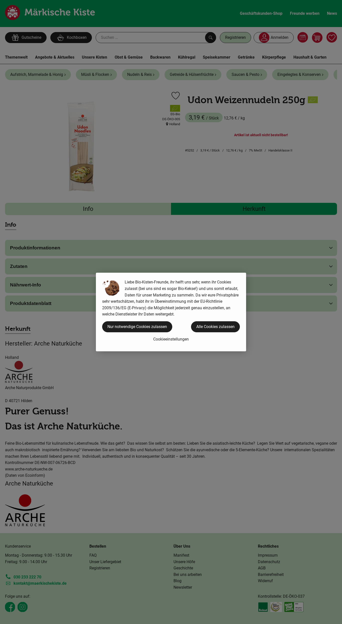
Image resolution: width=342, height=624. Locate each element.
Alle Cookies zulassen (215, 326)
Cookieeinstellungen (171, 339)
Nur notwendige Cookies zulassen (137, 326)
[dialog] (171, 312)
